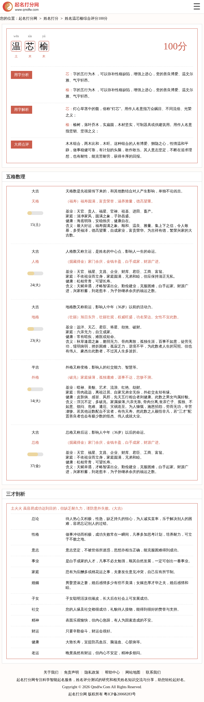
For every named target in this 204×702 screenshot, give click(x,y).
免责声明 (71, 672)
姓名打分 (51, 18)
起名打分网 (21, 7)
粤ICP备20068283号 (120, 694)
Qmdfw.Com (100, 687)
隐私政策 (91, 672)
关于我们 (51, 672)
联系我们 (153, 672)
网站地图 (132, 672)
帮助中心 (112, 672)
